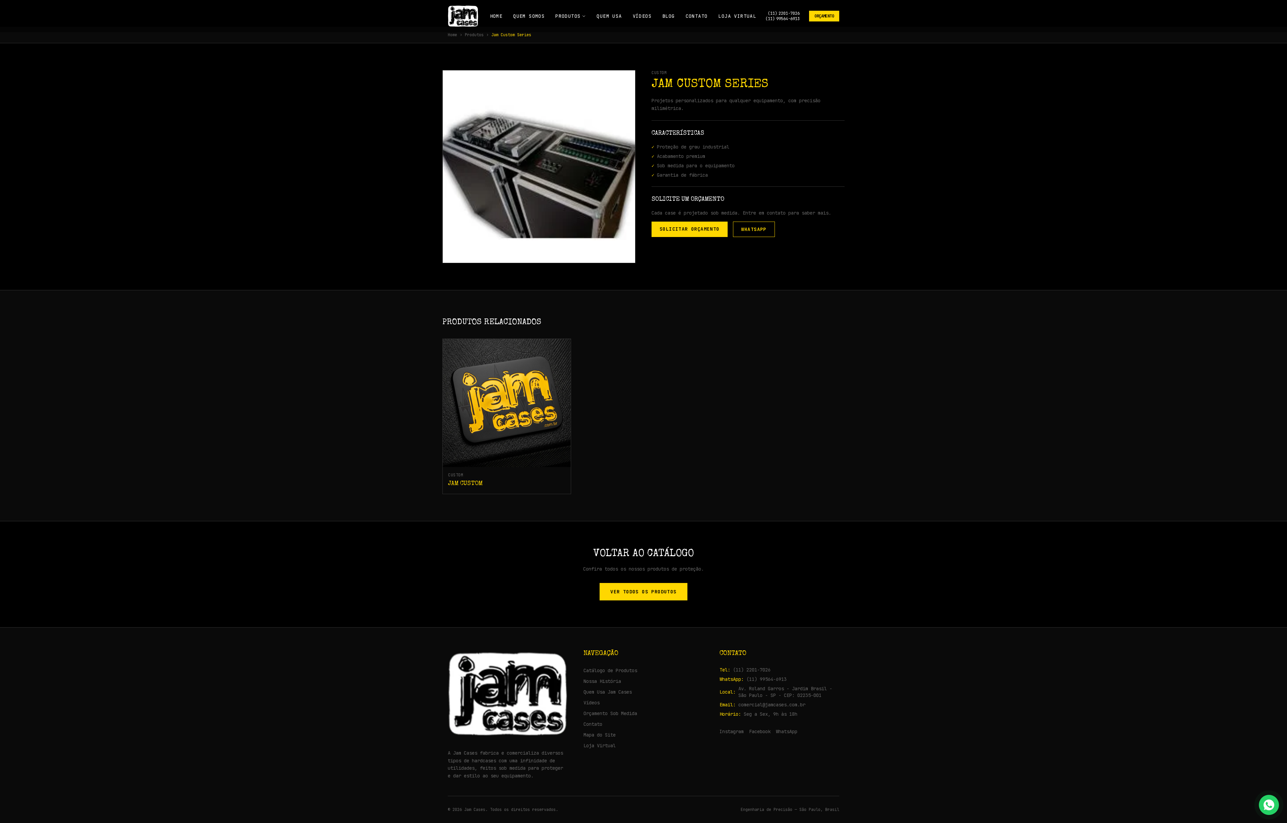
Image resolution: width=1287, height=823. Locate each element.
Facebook (760, 731)
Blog (668, 16)
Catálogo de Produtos (610, 670)
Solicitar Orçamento (690, 229)
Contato (697, 16)
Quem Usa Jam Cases (608, 692)
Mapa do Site (600, 735)
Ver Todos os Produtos (643, 592)
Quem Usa (609, 16)
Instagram (732, 731)
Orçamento (824, 16)
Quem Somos (529, 16)
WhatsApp (754, 229)
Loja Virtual (737, 16)
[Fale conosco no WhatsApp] (1269, 805)
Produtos (567, 16)
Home (496, 16)
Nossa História (602, 681)
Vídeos (642, 16)
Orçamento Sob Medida (610, 713)
